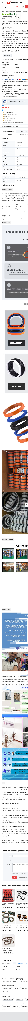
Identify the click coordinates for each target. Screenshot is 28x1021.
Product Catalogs (23, 963)
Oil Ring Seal (6, 1003)
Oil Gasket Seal (6, 1006)
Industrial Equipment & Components (13, 11)
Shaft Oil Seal (6, 992)
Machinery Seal (19, 999)
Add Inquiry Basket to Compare (10, 126)
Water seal (4, 972)
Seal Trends (25, 1006)
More (3, 1009)
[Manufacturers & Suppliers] (14, 2)
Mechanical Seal (7, 988)
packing (3, 969)
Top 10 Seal (16, 1006)
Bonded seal (4, 966)
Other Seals (24, 988)
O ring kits (18, 966)
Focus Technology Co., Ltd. (19, 1015)
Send (15, 877)
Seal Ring (16, 988)
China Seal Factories (8, 999)
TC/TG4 (18, 969)
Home (3, 11)
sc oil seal (18, 972)
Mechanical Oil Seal (16, 1003)
